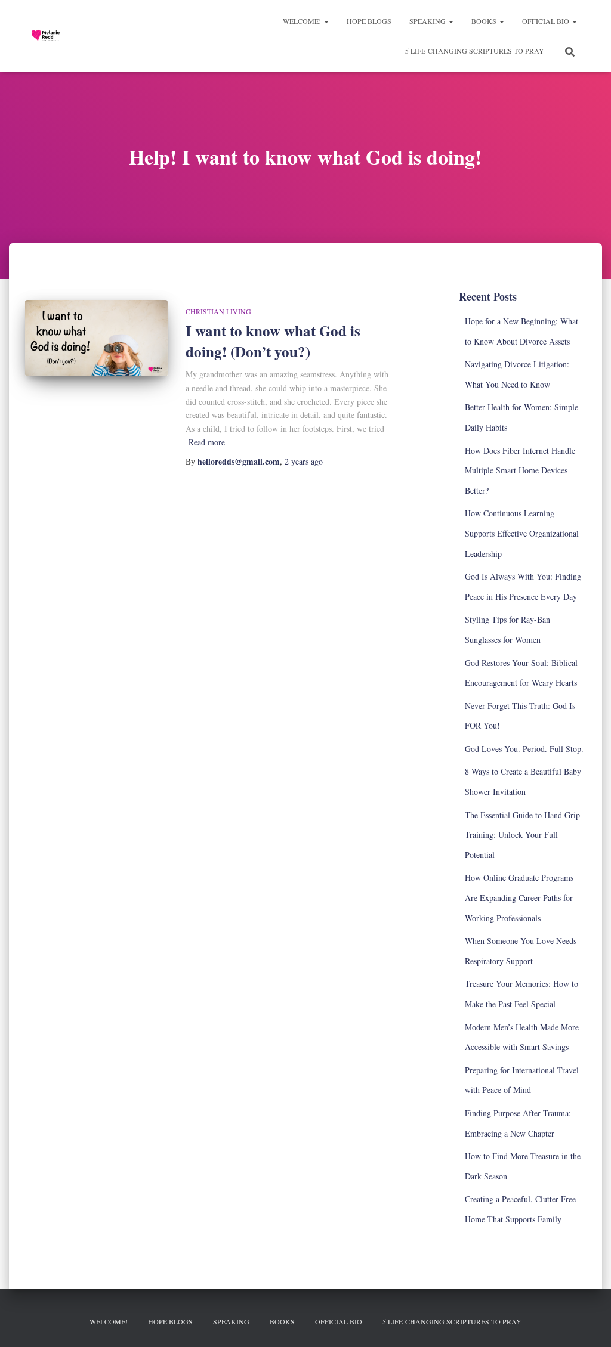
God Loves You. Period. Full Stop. (524, 748)
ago (304, 461)
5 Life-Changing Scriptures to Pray (474, 50)
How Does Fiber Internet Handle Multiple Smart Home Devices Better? (520, 470)
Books (484, 21)
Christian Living (218, 311)
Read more (207, 442)
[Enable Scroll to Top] (587, 1323)
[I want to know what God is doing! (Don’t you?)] (96, 338)
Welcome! (303, 21)
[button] (326, 21)
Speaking (428, 21)
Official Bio (546, 21)
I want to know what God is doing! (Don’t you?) (273, 341)
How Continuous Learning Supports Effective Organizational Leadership (522, 533)
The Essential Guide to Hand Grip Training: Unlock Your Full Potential (522, 834)
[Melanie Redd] (47, 36)
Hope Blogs (369, 21)
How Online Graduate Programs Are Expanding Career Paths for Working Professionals (519, 897)
